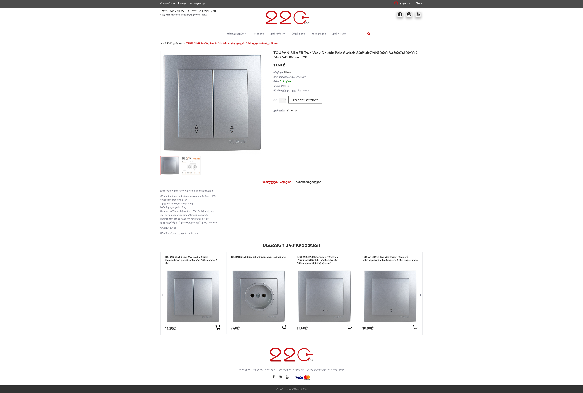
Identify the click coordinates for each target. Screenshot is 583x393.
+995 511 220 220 (203, 11)
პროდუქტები (236, 33)
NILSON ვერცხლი (174, 43)
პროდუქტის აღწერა (276, 182)
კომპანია (277, 33)
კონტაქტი (339, 33)
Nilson (287, 72)
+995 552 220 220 (173, 11)
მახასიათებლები (308, 182)
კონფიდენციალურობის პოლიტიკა (325, 369)
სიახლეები (319, 33)
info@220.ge (199, 3)
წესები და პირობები (264, 369)
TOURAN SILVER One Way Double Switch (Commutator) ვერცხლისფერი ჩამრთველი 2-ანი (191, 260)
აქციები (259, 33)
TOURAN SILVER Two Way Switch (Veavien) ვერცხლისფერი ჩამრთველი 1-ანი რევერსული (390, 258)
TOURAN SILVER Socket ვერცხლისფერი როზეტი (258, 257)
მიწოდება (244, 369)
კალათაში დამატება (305, 99)
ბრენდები (298, 33)
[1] (218, 327)
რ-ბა (275, 100)
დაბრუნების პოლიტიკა (291, 369)
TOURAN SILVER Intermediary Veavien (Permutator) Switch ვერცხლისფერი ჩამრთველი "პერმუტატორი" (317, 260)
